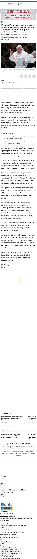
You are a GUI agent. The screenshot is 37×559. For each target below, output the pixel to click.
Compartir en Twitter (7, 550)
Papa (3, 267)
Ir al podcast (16, 518)
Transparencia (18, 453)
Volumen (3, 485)
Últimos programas (15, 490)
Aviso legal (6, 451)
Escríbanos (18, 455)
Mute (2, 483)
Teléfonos (33, 453)
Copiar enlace (5, 555)
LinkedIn (29, 76)
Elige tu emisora (29, 6)
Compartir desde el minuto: (10, 558)
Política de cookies (29, 451)
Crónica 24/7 (4, 511)
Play (2, 486)
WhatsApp (34, 76)
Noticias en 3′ (5, 490)
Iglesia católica (5, 266)
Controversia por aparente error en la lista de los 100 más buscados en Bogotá (12, 418)
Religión (4, 264)
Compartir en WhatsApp (8, 553)
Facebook (21, 76)
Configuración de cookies (7, 453)
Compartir (23, 518)
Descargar (3, 556)
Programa (19, 4)
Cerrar (2, 527)
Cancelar (9, 542)
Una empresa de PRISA (18, 460)
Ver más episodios (6, 518)
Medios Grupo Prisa (18, 465)
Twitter (25, 76)
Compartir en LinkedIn (7, 551)
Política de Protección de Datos (17, 451)
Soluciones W (25, 453)
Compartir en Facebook (8, 548)
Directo (23, 490)
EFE (2, 80)
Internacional (5, 22)
